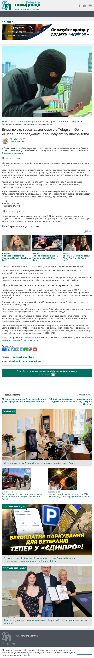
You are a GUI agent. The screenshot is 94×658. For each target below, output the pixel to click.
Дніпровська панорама (12, 153)
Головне (9, 411)
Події (31, 357)
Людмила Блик (17, 141)
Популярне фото (14, 568)
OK (84, 652)
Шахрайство (35, 361)
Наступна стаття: (70, 400)
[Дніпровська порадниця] (8, 637)
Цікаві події (14, 361)
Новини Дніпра (9, 121)
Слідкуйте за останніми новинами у (47, 373)
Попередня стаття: (24, 398)
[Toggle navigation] (4, 14)
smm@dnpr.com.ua (28, 636)
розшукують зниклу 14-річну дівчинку (20, 340)
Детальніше (26, 655)
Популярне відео (15, 506)
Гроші (24, 361)
